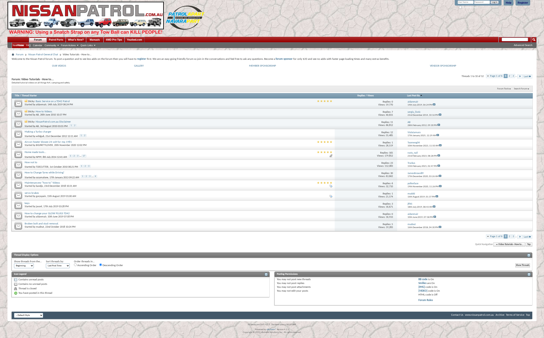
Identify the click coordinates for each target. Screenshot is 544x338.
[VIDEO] (422, 291)
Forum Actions (68, 45)
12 (391, 132)
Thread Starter (29, 95)
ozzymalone (42, 177)
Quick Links (87, 45)
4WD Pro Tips (114, 39)
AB (37, 115)
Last (526, 76)
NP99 (38, 157)
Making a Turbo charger (38, 131)
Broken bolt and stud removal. (42, 223)
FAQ (28, 45)
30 (391, 173)
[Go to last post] (434, 105)
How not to (31, 162)
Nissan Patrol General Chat (43, 54)
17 (84, 156)
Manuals (95, 39)
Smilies (422, 283)
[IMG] (421, 287)
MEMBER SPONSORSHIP (262, 65)
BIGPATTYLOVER (44, 145)
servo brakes (32, 193)
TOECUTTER (42, 167)
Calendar (37, 45)
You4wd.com (134, 39)
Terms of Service (515, 315)
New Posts (18, 45)
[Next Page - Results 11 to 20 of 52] (520, 76)
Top (529, 244)
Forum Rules (425, 300)
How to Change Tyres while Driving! (44, 172)
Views (370, 95)
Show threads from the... (28, 261)
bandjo (39, 186)
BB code (423, 279)
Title (17, 95)
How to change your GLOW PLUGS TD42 (47, 213)
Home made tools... (35, 152)
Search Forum (520, 89)
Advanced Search (523, 45)
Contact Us (457, 315)
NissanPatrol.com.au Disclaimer (53, 121)
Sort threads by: (55, 261)
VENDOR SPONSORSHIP (443, 65)
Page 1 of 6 (496, 76)
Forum (38, 39)
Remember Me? (470, 7)
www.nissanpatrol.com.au (479, 315)
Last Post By (413, 95)
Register (523, 2)
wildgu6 (40, 136)
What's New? (76, 39)
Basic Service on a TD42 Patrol (53, 101)
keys (27, 203)
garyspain (41, 196)
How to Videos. (44, 111)
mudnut (40, 227)
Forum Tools (503, 89)
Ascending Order (86, 265)
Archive (500, 315)
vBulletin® (271, 329)
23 (391, 163)
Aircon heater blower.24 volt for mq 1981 (48, 142)
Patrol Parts (56, 39)
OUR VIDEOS (59, 65)
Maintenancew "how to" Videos (42, 182)
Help (508, 2)
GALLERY (139, 65)
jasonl (39, 206)
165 (391, 153)
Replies (361, 95)
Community (50, 45)
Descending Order (112, 265)
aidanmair (41, 104)
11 (391, 122)
